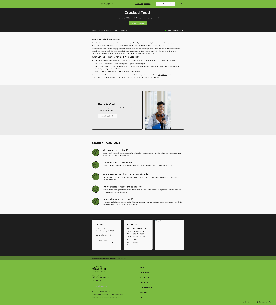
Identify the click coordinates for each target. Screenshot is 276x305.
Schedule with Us (166, 4)
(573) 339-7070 (124, 30)
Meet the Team (145, 277)
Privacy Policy (96, 297)
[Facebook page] (141, 297)
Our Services (144, 272)
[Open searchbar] (182, 3)
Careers (113, 297)
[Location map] (169, 235)
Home (142, 267)
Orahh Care (119, 297)
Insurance (143, 292)
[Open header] (93, 3)
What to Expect (145, 282)
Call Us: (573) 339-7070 (142, 4)
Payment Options (146, 287)
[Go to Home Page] (107, 4)
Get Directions (104, 241)
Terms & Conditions (105, 297)
